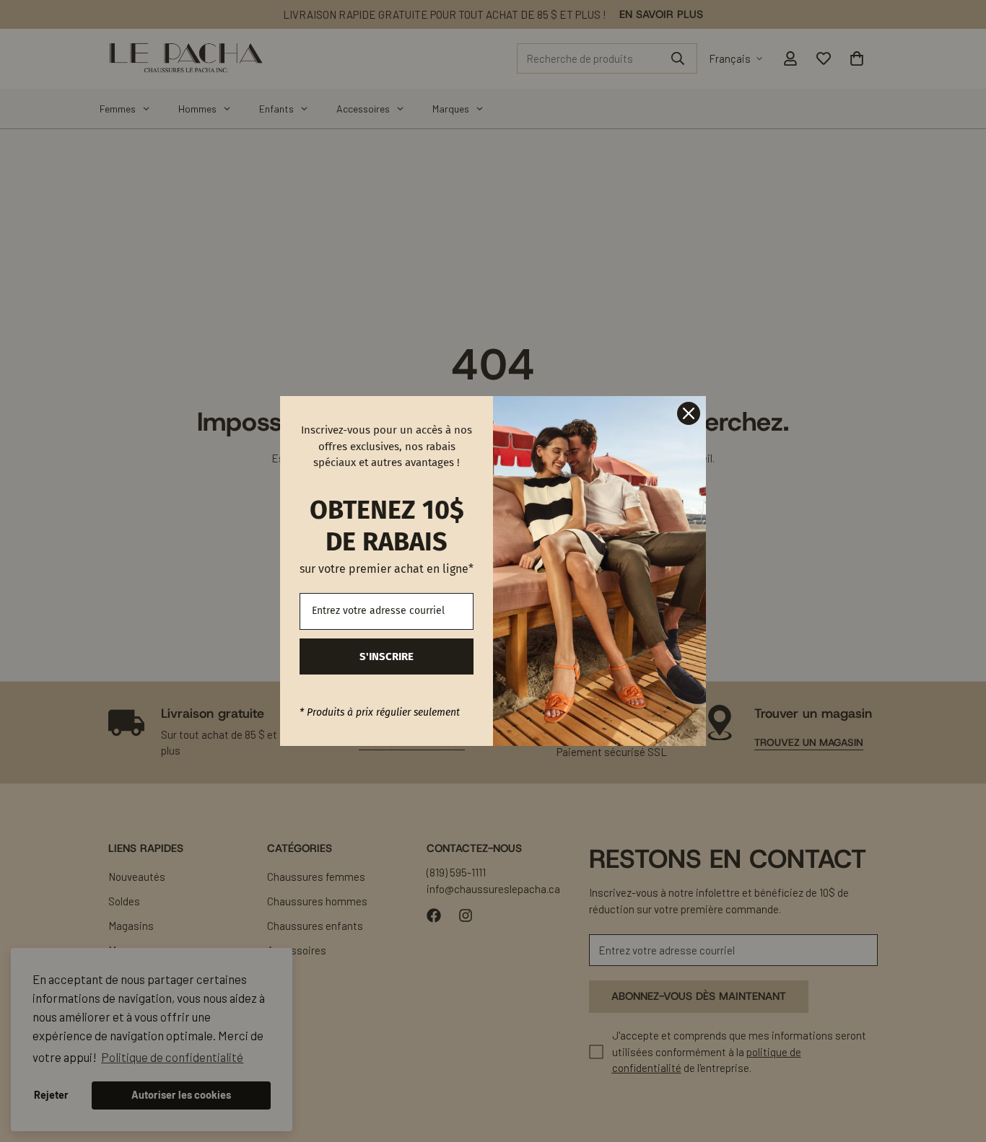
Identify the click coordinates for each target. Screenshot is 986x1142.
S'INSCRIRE (386, 656)
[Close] (688, 413)
